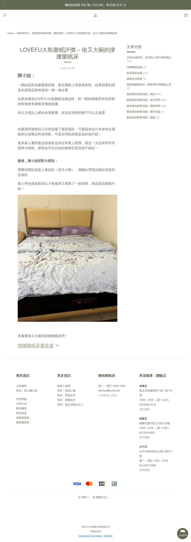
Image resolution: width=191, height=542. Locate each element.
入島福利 (21, 386)
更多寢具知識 (137, 73)
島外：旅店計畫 (66, 390)
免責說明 (108, 536)
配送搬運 (21, 408)
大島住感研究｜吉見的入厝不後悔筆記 (149, 59)
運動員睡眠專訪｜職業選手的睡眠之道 (149, 86)
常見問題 (21, 399)
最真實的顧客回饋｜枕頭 (144, 94)
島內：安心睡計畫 (26, 390)
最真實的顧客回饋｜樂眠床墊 (47, 33)
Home (10, 33)
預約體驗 (144, 409)
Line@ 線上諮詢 (107, 395)
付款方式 (21, 403)
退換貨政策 (22, 417)
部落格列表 (23, 33)
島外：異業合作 (66, 395)
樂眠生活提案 (136, 78)
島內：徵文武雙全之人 (70, 404)
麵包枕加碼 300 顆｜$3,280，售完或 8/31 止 (95, 5)
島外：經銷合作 (66, 400)
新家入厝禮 (63, 386)
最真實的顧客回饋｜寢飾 (143, 117)
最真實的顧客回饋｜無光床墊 (146, 100)
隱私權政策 (22, 422)
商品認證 (21, 413)
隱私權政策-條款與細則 (90, 536)
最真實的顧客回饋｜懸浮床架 (146, 111)
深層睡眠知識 (136, 67)
